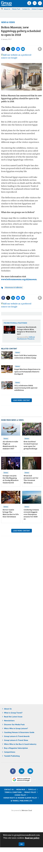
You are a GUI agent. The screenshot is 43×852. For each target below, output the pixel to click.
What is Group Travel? (13, 713)
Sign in (11, 44)
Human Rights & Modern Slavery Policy (20, 798)
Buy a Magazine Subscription (16, 748)
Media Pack (16, 9)
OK (21, 844)
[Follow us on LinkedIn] (22, 771)
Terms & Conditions (13, 792)
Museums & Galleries (13, 287)
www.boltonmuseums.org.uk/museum (19, 279)
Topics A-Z (32, 789)
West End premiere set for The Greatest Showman (31, 479)
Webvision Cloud (27, 810)
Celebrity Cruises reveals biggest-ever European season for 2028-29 (31, 514)
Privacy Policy (30, 792)
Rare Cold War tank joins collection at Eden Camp (25, 356)
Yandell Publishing (12, 756)
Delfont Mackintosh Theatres (26, 338)
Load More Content (21, 400)
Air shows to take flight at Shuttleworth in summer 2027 (10, 445)
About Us (7, 9)
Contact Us (26, 9)
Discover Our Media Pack (14, 724)
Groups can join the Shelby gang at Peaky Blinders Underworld (10, 479)
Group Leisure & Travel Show (16, 740)
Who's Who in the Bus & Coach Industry (20, 744)
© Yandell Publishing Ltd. (21, 801)
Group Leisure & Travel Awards (17, 736)
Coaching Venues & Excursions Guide (19, 732)
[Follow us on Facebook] (13, 771)
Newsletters (9, 720)
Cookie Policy (20, 795)
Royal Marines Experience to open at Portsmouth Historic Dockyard (27, 371)
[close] (23, 47)
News (17, 352)
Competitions (9, 752)
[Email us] (30, 771)
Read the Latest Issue (13, 716)
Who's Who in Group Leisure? (16, 728)
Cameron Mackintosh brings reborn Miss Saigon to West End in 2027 (26, 330)
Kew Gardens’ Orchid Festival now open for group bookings (31, 445)
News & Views (8, 22)
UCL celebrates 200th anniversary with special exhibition (25, 387)
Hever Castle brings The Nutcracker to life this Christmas (11, 513)
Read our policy (32, 838)
